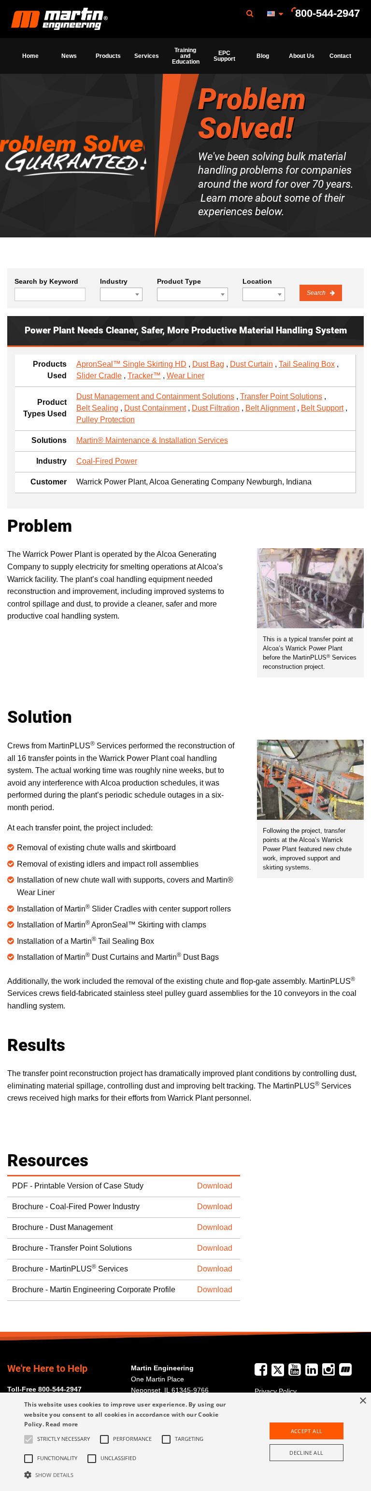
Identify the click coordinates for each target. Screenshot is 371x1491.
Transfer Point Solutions (281, 396)
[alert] (185, 1442)
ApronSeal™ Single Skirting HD (131, 364)
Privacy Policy (276, 1391)
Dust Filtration (216, 408)
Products (108, 56)
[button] (129, 1474)
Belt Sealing (97, 408)
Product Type (179, 281)
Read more (61, 1424)
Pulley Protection (105, 419)
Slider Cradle (99, 376)
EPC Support (224, 56)
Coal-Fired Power (106, 461)
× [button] (362, 1401)
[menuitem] (59, 19)
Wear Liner (185, 376)
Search (317, 293)
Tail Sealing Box (307, 364)
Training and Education (186, 56)
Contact (340, 56)
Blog (263, 56)
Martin (59, 19)
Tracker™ (144, 376)
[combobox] (121, 294)
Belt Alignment (270, 408)
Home (30, 56)
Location (257, 281)
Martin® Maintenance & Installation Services (152, 440)
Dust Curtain (251, 364)
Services (146, 56)
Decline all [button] (306, 1452)
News (69, 56)
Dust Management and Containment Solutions (155, 396)
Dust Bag (208, 364)
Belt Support (322, 408)
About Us (301, 56)
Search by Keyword (46, 281)
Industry (114, 281)
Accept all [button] (307, 1431)
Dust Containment (155, 408)
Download (214, 1186)
